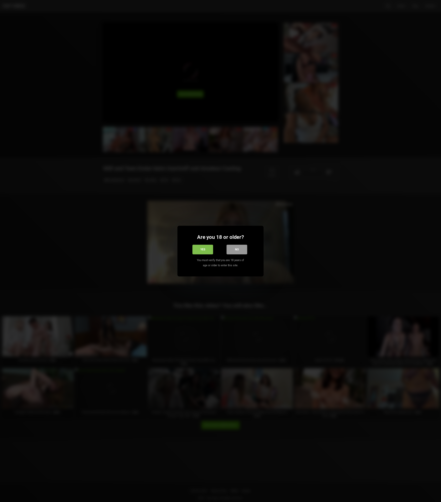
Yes (202, 249)
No (237, 249)
